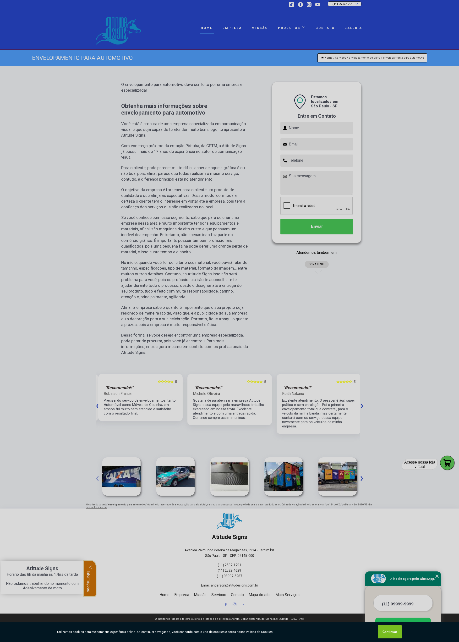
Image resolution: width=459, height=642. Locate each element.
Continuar (389, 632)
